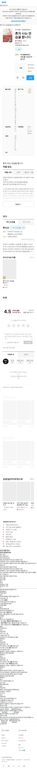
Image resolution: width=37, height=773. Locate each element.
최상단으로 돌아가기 (11, 589)
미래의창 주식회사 (20, 45)
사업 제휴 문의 (22, 740)
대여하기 (2, 691)
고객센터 (6, 730)
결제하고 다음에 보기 (17, 651)
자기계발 (17, 29)
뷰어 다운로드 (5, 740)
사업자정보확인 (26, 759)
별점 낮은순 (30, 361)
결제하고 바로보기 (5, 651)
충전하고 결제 (4, 653)
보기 (1, 682)
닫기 (4, 682)
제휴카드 (4, 738)
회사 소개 (20, 747)
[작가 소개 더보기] (18, 248)
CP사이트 (4, 743)
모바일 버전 (3, 723)
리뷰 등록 (28, 342)
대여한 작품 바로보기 (17, 614)
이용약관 (3, 759)
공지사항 (23, 730)
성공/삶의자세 (26, 29)
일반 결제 (11, 653)
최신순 (5, 361)
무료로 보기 (3, 637)
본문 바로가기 (4, 5)
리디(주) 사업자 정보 (6, 757)
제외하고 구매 (4, 584)
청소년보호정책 (18, 759)
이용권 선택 (3, 635)
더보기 (32, 257)
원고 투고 (20, 738)
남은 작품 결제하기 (5, 614)
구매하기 (8, 691)
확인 (1, 626)
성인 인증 (3, 578)
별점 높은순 (20, 361)
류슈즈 (17, 43)
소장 (30, 78)
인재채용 (20, 750)
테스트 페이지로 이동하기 (18, 21)
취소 (1, 581)
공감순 (12, 361)
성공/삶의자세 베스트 (9, 521)
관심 (19, 49)
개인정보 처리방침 (10, 759)
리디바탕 (4, 746)
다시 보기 (10, 702)
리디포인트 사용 (5, 649)
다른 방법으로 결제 (5, 603)
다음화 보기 (3, 702)
